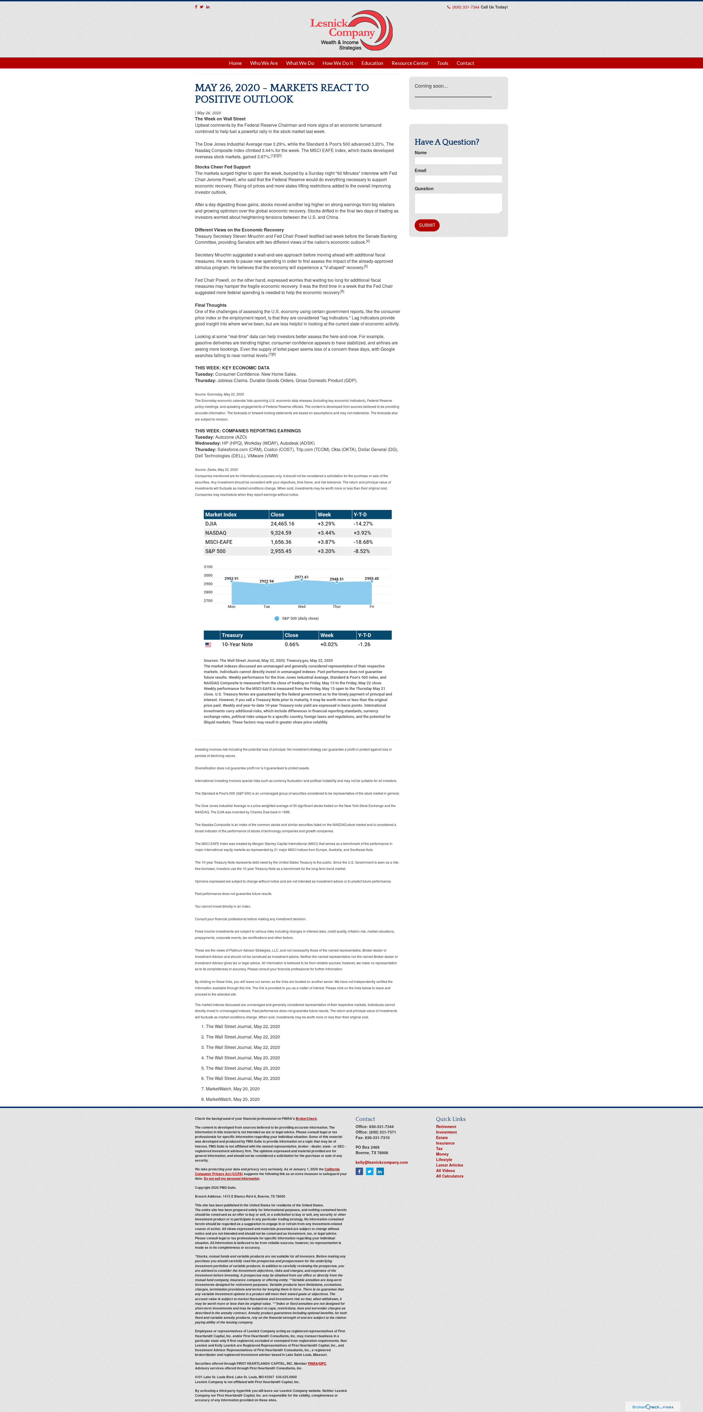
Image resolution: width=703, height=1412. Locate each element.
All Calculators (450, 1176)
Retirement (446, 1126)
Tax (439, 1148)
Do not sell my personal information (231, 1178)
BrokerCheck (306, 1118)
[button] (264, 62)
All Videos (445, 1170)
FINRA (313, 1363)
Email (420, 170)
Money (442, 1154)
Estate (442, 1137)
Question (424, 189)
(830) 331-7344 (465, 7)
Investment (446, 1132)
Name (421, 153)
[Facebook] (196, 6)
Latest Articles (449, 1165)
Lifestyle (444, 1159)
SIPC (323, 1363)
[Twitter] (201, 6)
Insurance (445, 1143)
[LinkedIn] (208, 6)
